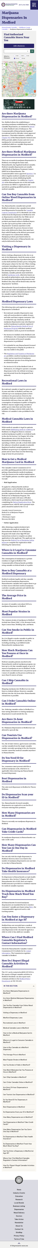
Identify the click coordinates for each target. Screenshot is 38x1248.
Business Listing (19, 1206)
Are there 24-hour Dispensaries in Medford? (15, 1088)
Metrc (31, 907)
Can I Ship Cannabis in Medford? (15, 1077)
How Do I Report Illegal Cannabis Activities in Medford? (18, 1166)
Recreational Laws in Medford (14, 1023)
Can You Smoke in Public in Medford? (16, 1065)
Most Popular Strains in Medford (15, 1060)
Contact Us (19, 1229)
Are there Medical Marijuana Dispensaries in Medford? (18, 999)
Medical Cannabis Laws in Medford (16, 1028)
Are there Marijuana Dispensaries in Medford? (16, 992)
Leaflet (25, 96)
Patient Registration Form (22, 502)
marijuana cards (13, 275)
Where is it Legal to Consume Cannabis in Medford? (18, 1041)
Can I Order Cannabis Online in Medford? (18, 1082)
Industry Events (19, 1193)
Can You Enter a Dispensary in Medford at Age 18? (18, 1152)
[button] (20, 83)
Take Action (19, 1219)
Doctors (19, 1216)
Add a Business (19, 46)
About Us (19, 1226)
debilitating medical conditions (22, 430)
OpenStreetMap (29, 96)
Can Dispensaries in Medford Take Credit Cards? (18, 1123)
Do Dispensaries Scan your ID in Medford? (18, 1112)
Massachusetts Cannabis (9, 27)
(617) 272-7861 (24, 5)
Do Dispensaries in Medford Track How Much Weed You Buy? (17, 1145)
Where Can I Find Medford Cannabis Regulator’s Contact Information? (16, 1159)
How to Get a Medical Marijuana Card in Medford (17, 1034)
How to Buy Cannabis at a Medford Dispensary (15, 1048)
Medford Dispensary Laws (12, 1018)
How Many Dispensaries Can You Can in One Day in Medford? (17, 1130)
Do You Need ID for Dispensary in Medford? (15, 1101)
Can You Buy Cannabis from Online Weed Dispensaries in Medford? (18, 1006)
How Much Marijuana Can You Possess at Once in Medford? (18, 1071)
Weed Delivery (19, 1213)
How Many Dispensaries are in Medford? (18, 1117)
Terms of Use (19, 1239)
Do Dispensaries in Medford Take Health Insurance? (18, 1138)
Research (19, 1199)
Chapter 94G (6, 138)
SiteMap (19, 1232)
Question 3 (30, 174)
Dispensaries (19, 1209)
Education (19, 1196)
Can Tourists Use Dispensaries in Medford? (19, 1094)
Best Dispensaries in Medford (14, 1107)
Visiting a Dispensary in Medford (15, 1013)
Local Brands (19, 1203)
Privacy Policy (19, 1236)
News (19, 1190)
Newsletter (19, 1223)
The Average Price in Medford (14, 1055)
